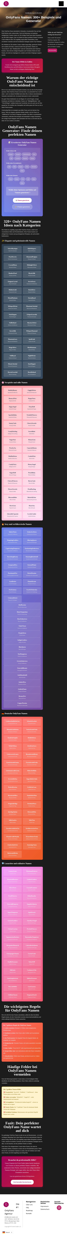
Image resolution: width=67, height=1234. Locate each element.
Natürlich (25, 158)
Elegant (11, 154)
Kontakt (29, 1213)
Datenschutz (45, 1209)
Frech (27, 166)
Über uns (29, 1204)
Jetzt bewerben (52, 50)
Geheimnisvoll (26, 154)
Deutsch (8, 1232)
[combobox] (7, 1232)
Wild (14, 166)
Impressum (45, 1206)
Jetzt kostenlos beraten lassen (22, 1182)
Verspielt (18, 154)
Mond (33, 179)
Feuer (10, 179)
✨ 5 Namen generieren (22, 207)
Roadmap (29, 1210)
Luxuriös (18, 158)
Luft (28, 179)
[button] (61, 3)
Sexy (34, 154)
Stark (22, 170)
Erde (23, 179)
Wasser (16, 179)
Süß (11, 158)
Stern (22, 183)
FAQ (27, 1207)
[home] (9, 3)
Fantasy (32, 158)
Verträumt (34, 166)
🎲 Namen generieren (22, 200)
